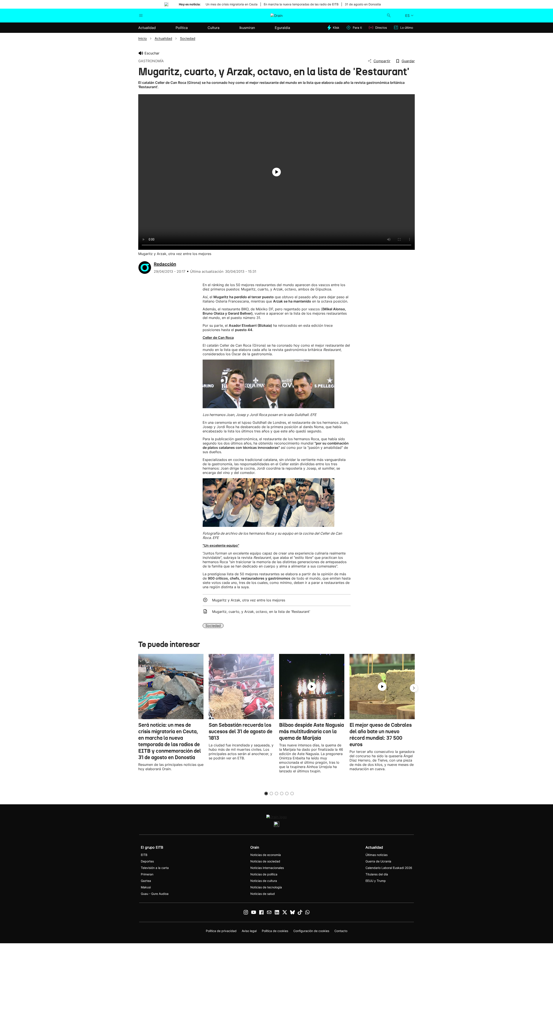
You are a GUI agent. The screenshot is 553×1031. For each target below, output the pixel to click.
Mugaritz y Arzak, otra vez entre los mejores (248, 600)
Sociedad (213, 625)
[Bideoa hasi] (276, 172)
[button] (414, 688)
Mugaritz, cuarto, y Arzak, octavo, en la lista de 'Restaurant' (261, 611)
